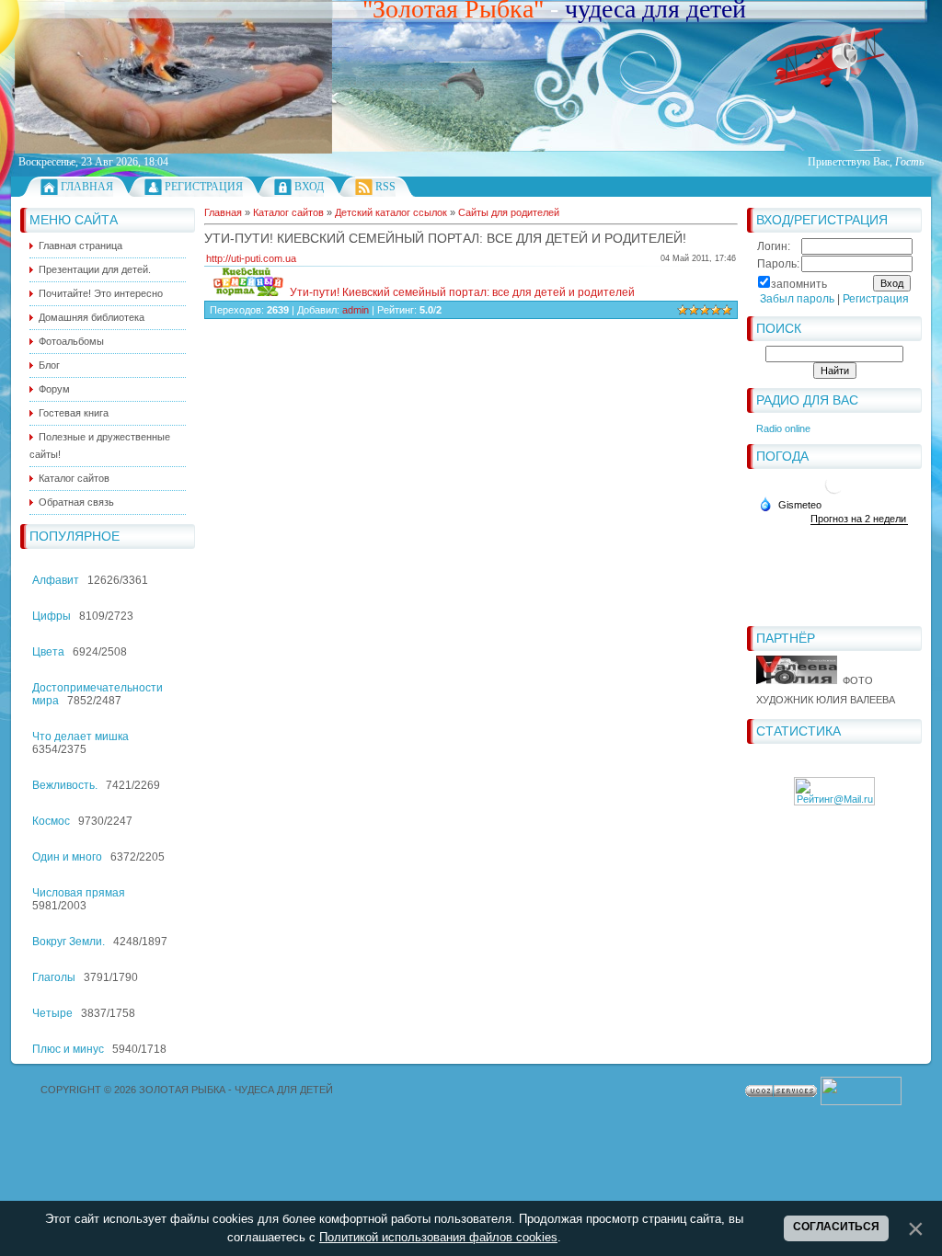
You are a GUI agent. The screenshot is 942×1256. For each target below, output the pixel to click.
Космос (51, 821)
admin (355, 309)
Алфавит (55, 580)
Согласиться (836, 1226)
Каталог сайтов (288, 212)
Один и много (67, 857)
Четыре (52, 1013)
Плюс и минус (68, 1049)
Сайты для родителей (508, 212)
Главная (87, 186)
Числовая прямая (78, 892)
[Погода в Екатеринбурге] (834, 491)
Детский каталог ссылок (391, 212)
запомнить (799, 284)
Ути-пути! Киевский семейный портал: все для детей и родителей (461, 292)
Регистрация (204, 186)
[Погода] (790, 503)
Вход (309, 186)
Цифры (51, 616)
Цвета (48, 651)
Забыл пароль (797, 298)
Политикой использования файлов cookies (438, 1237)
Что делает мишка (80, 736)
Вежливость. (65, 785)
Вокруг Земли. (68, 941)
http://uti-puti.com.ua (251, 258)
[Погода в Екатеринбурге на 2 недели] (859, 519)
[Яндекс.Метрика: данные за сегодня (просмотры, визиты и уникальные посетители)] (861, 1091)
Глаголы (53, 977)
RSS (385, 186)
